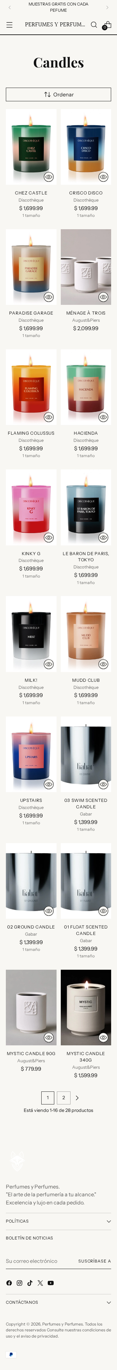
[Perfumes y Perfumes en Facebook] (10, 1284)
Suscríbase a (94, 1261)
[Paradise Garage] (31, 267)
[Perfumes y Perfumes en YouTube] (51, 1284)
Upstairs (31, 800)
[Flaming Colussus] (31, 387)
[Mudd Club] (86, 634)
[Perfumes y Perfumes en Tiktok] (30, 1284)
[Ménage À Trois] (86, 267)
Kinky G (31, 553)
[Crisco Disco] (86, 147)
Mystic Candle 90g (31, 1053)
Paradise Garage (31, 313)
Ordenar (63, 94)
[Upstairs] (31, 754)
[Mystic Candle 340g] (86, 1007)
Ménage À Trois (86, 313)
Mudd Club (85, 680)
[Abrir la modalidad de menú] (9, 24)
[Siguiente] (107, 7)
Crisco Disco (85, 192)
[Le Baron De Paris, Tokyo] (86, 507)
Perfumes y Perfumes (62, 1324)
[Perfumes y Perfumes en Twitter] (41, 1284)
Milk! (31, 680)
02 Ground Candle (31, 926)
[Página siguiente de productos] (77, 1097)
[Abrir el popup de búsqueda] (93, 24)
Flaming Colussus (31, 433)
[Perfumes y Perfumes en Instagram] (20, 1284)
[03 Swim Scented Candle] (86, 754)
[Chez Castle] (31, 147)
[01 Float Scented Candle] (86, 881)
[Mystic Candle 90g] (31, 1007)
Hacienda (86, 433)
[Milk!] (31, 634)
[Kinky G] (31, 507)
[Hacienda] (86, 387)
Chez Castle (31, 192)
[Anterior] (10, 7)
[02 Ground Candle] (31, 881)
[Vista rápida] (49, 177)
